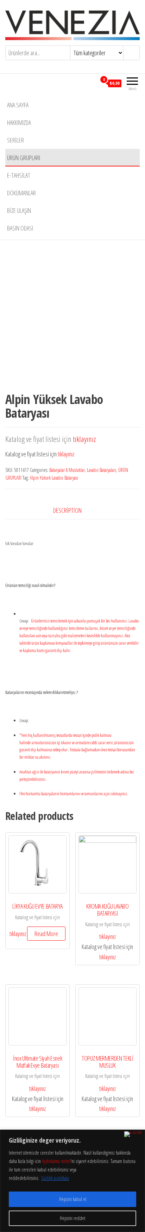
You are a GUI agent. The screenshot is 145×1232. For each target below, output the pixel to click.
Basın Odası (20, 228)
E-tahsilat (18, 175)
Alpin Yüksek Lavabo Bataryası (54, 477)
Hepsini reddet (72, 1218)
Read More (46, 933)
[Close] (133, 1134)
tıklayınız (84, 439)
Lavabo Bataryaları (101, 470)
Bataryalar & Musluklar (67, 470)
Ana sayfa (18, 105)
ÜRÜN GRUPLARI (23, 157)
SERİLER (15, 140)
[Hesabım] (91, 83)
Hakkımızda (19, 122)
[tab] (72, 510)
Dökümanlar (21, 193)
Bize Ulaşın (19, 210)
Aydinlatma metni (56, 1161)
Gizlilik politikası (55, 1178)
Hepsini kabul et (72, 1199)
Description (67, 510)
